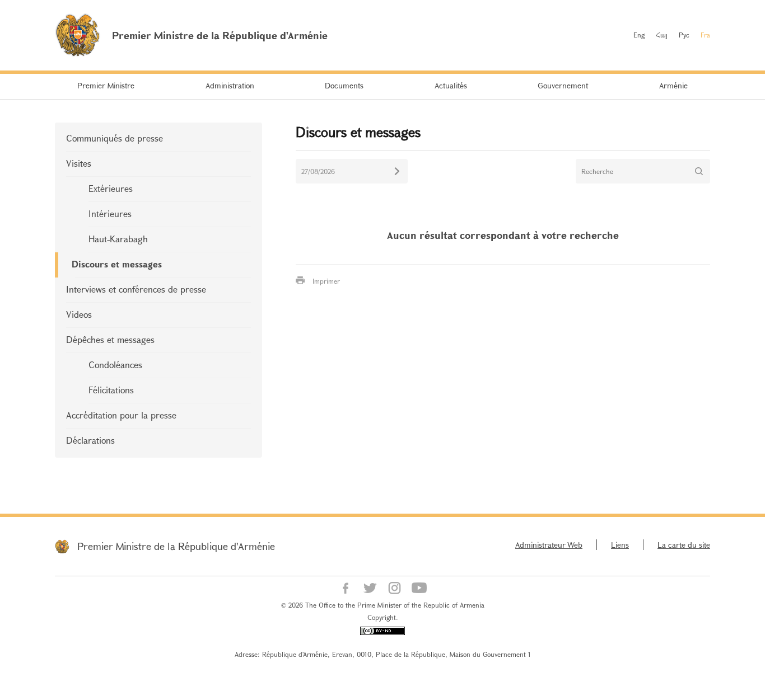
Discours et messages (117, 264)
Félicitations (111, 390)
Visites (78, 163)
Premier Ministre (105, 85)
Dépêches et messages (110, 339)
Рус (684, 34)
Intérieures (110, 213)
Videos (79, 314)
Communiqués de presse (114, 138)
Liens (620, 544)
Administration (230, 85)
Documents (344, 85)
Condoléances (115, 364)
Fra (705, 34)
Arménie (673, 85)
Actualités (451, 85)
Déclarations (90, 440)
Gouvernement (563, 85)
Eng (639, 34)
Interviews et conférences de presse (136, 289)
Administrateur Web (548, 544)
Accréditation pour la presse (121, 415)
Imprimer (326, 280)
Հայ (662, 34)
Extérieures (110, 188)
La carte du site (683, 544)
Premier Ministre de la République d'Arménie (176, 546)
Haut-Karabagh (118, 239)
